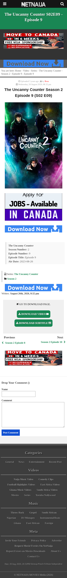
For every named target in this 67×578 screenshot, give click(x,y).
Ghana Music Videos (20, 490)
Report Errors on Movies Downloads (25, 551)
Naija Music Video (23, 479)
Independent (57, 564)
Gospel (32, 512)
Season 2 (5, 73)
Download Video (33, 314)
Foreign (49, 523)
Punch (41, 564)
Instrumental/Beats (50, 518)
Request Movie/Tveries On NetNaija (33, 546)
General (9, 462)
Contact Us (33, 556)
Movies (15, 495)
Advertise (57, 540)
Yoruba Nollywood (46, 495)
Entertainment (36, 462)
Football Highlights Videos (21, 484)
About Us (56, 551)
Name (5, 389)
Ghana (17, 523)
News (21, 462)
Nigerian (11, 518)
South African (49, 512)
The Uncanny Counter (50, 70)
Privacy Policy (38, 540)
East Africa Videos (50, 484)
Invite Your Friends (15, 540)
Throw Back (17, 512)
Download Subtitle (33, 323)
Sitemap (34, 564)
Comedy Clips (45, 479)
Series (34, 70)
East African (33, 523)
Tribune (47, 564)
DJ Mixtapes (28, 518)
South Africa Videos (47, 490)
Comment (7, 400)
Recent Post (55, 462)
